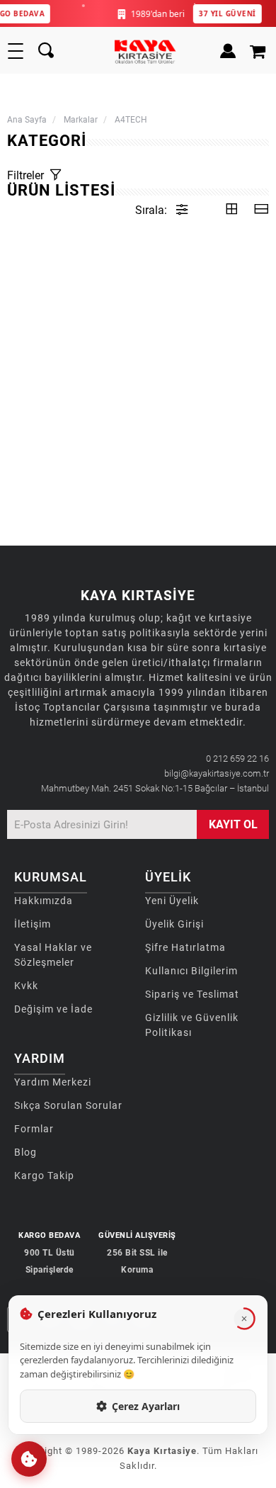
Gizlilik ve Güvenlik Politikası (191, 1025)
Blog (25, 1152)
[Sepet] (259, 51)
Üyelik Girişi (174, 924)
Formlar (34, 1128)
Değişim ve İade (53, 1009)
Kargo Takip (44, 1175)
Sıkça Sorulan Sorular (68, 1105)
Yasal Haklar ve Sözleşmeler (53, 955)
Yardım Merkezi (52, 1082)
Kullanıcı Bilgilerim (191, 970)
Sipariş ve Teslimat (192, 994)
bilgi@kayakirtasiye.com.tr (216, 773)
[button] (29, 1459)
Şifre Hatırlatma (185, 947)
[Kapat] (244, 1319)
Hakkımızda (43, 900)
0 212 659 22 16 (237, 758)
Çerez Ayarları (146, 1406)
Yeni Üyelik (172, 900)
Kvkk (26, 985)
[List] (261, 210)
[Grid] (231, 210)
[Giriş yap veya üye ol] (224, 51)
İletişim (32, 924)
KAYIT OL (233, 824)
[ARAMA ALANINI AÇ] (46, 51)
